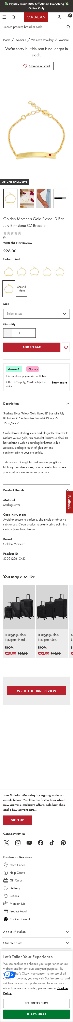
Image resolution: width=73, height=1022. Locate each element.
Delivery (15, 888)
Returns (14, 896)
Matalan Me (18, 904)
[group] (16, 650)
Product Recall (18, 911)
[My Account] (58, 17)
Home (6, 40)
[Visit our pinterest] (63, 843)
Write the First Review (17, 243)
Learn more (59, 382)
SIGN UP (17, 820)
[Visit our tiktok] (52, 843)
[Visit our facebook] (40, 843)
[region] (36, 986)
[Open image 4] (60, 198)
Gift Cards (16, 880)
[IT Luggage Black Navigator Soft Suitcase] (52, 607)
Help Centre (17, 873)
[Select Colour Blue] (21, 271)
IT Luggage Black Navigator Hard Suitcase (15, 637)
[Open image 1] (10, 198)
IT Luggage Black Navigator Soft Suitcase (48, 637)
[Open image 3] (43, 198)
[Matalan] (36, 17)
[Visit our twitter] (6, 843)
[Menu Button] (4, 17)
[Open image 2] (27, 198)
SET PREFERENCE (36, 1003)
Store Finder (17, 865)
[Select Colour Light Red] (59, 271)
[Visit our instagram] (18, 843)
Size (6, 304)
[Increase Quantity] (31, 333)
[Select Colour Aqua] (47, 271)
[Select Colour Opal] (34, 271)
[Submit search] (13, 17)
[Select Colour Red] (8, 289)
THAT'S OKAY (36, 1014)
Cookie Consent (20, 919)
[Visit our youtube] (29, 843)
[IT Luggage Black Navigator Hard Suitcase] (19, 607)
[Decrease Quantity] (7, 333)
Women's (20, 40)
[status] (19, 333)
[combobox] (36, 314)
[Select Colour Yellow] (8, 271)
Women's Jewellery (42, 40)
